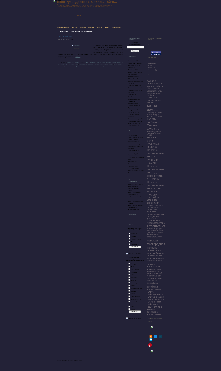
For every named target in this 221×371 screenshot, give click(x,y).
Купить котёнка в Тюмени (154, 115)
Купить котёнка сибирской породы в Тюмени (154, 131)
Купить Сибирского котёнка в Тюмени (154, 112)
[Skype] (151, 339)
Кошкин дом (131, 69)
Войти (150, 65)
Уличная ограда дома (134, 152)
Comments (152, 70)
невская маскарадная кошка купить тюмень (154, 236)
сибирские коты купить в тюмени (155, 295)
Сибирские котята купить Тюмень (153, 217)
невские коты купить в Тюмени (155, 251)
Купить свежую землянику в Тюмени (89, 64)
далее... (77, 57)
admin (72, 39)
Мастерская (131, 74)
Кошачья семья (132, 184)
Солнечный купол (133, 105)
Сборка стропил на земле (135, 137)
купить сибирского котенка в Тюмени (155, 232)
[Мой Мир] (155, 336)
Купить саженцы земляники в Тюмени (112, 62)
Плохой (133, 241)
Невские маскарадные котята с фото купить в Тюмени (155, 173)
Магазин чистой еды (73, 62)
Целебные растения (134, 121)
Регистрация (152, 63)
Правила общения (63, 27)
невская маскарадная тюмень (156, 244)
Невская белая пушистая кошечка (153, 142)
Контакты (91, 27)
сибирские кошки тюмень (154, 313)
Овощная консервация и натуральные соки (135, 207)
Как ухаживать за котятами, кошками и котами (134, 188)
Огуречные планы (133, 168)
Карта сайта (74, 27)
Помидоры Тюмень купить (99, 66)
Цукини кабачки (135, 296)
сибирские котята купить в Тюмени (155, 300)
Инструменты (132, 60)
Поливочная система (134, 88)
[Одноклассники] (151, 336)
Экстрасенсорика (133, 123)
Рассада (130, 92)
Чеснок (133, 274)
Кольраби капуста (136, 299)
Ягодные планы (132, 161)
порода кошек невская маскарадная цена (154, 280)
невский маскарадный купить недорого (154, 271)
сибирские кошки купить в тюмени (154, 307)
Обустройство (132, 79)
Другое (133, 309)
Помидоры (134, 264)
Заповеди (155, 88)
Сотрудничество (116, 27)
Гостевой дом (133, 114)
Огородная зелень (133, 85)
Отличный (134, 233)
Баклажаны (134, 272)
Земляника (134, 277)
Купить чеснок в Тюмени (106, 64)
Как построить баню (134, 63)
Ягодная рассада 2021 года (136, 170)
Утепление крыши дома (135, 144)
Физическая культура (134, 119)
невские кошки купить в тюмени (155, 256)
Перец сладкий (135, 269)
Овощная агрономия (134, 81)
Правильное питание (134, 90)
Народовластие (132, 76)
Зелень (133, 306)
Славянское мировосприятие (156, 221)
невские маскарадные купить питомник (154, 261)
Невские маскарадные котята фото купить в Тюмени (155, 188)
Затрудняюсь (135, 244)
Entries (151, 67)
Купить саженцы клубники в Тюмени (68, 64)
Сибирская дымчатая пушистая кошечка (155, 211)
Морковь (133, 291)
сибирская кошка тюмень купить (154, 289)
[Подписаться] (104, 13)
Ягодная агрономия (133, 125)
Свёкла (133, 293)
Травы (130, 116)
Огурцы (133, 266)
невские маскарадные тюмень (154, 266)
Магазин (150, 135)
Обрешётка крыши (133, 150)
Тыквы (133, 285)
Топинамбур (134, 283)
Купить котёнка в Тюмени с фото (153, 123)
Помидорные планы (134, 164)
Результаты (135, 250)
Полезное (83, 27)
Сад (129, 97)
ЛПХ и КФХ (99, 27)
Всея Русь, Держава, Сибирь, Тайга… (72, 360)
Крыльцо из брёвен (133, 155)
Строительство (132, 112)
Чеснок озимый (132, 135)
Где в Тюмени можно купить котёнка (155, 84)
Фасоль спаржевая (136, 288)
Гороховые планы (133, 166)
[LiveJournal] (160, 336)
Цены (107, 27)
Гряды (149, 88)
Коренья (130, 67)
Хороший (133, 236)
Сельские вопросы (133, 99)
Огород (130, 83)
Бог (148, 81)
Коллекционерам (133, 65)
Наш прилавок (65, 36)
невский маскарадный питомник (154, 275)
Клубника (133, 280)
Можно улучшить (136, 239)
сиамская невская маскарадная (152, 284)
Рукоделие (131, 94)
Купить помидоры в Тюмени (93, 62)
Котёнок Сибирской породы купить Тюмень (154, 99)
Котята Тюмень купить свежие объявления (155, 92)
